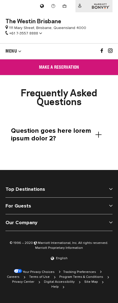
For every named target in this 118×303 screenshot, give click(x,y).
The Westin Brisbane (33, 20)
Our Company (21, 223)
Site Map (91, 282)
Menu (11, 51)
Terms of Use (39, 277)
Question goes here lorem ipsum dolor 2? (51, 134)
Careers (13, 277)
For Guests (18, 206)
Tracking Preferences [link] (79, 272)
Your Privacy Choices (38, 272)
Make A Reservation (59, 67)
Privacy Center (23, 282)
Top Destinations (25, 189)
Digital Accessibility (59, 282)
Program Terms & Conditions (81, 277)
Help (54, 287)
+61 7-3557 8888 (23, 33)
